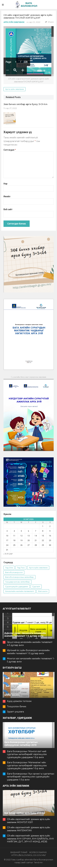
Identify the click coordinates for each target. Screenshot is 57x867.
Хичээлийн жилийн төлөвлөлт (19, 591)
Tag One (9, 567)
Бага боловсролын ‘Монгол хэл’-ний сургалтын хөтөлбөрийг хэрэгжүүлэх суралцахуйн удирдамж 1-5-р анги (27, 754)
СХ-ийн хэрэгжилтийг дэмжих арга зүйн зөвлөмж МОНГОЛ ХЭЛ (28, 821)
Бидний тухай (18, 852)
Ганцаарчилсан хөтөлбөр (17, 582)
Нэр (5, 183)
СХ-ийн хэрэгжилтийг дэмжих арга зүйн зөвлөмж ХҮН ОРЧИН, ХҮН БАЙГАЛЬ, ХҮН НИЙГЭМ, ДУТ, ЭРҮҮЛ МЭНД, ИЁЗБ (30, 838)
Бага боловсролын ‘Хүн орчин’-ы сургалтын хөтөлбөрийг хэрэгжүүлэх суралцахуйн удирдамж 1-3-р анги (30, 776)
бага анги (42, 591)
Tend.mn (38, 862)
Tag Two (21, 567)
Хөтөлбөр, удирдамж (17, 718)
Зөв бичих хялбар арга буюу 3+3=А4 (25, 104)
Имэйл (6, 196)
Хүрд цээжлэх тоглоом (19, 701)
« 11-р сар (7, 554)
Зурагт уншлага (15, 711)
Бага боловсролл (14, 572)
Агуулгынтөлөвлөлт (17, 608)
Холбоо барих (38, 852)
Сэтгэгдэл (9, 150)
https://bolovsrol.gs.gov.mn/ (28, 855)
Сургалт (36, 586)
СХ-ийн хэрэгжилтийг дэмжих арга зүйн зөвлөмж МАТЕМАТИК (28, 829)
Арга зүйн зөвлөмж (13, 22)
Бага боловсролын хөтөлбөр (19, 577)
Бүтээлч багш (12, 667)
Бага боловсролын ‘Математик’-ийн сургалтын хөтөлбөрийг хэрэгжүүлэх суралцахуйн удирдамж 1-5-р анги (27, 765)
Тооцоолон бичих (16, 706)
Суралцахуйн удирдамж (16, 586)
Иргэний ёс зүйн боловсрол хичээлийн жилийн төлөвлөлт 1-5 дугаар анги (28, 652)
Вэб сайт (7, 209)
